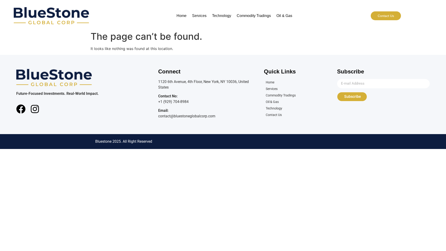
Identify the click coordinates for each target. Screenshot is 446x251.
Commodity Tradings (254, 16)
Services (199, 16)
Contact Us (274, 115)
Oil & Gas (284, 16)
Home (182, 16)
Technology (221, 16)
